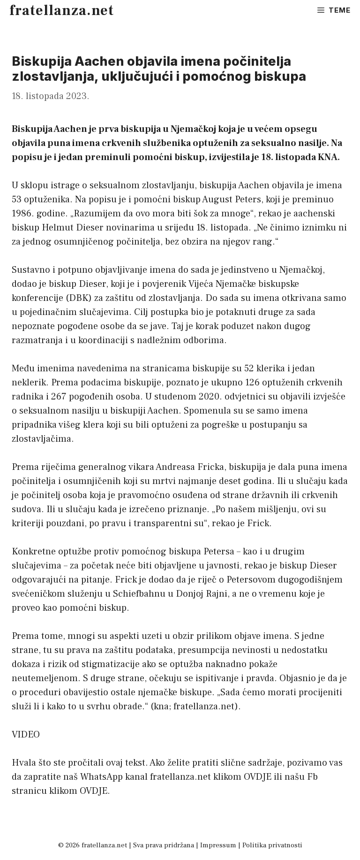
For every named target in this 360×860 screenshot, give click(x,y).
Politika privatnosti (272, 845)
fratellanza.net (61, 10)
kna (161, 706)
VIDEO (26, 735)
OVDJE (257, 777)
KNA (328, 157)
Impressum (218, 845)
